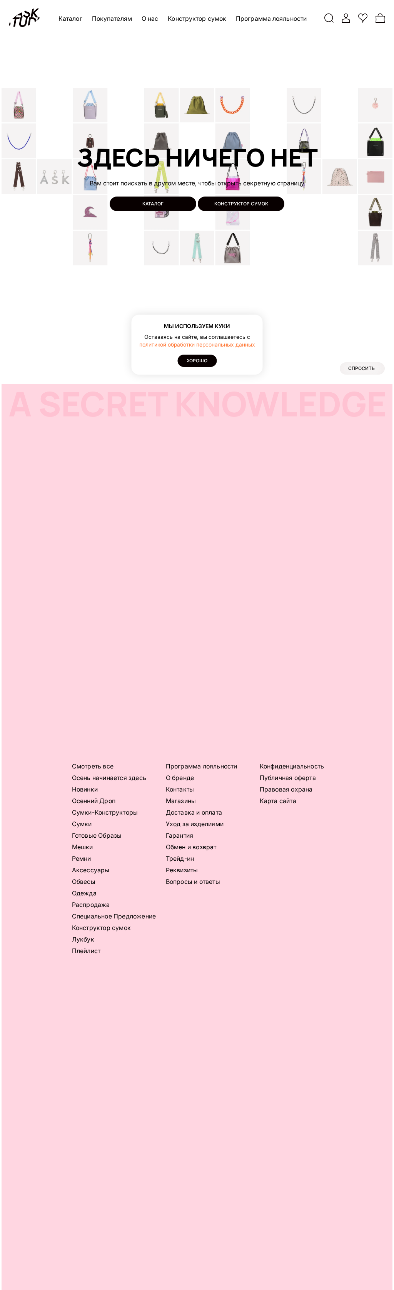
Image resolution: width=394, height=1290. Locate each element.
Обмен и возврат (191, 847)
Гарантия (180, 835)
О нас (150, 18)
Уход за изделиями (195, 824)
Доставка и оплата (194, 812)
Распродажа (91, 904)
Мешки (82, 847)
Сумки (82, 824)
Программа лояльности (271, 18)
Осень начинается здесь (109, 778)
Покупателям (112, 18)
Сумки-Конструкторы (105, 812)
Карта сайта (278, 801)
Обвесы (83, 881)
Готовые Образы (97, 835)
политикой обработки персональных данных (197, 344)
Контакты (180, 789)
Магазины (181, 801)
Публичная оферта (288, 778)
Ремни (81, 858)
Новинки (85, 789)
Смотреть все (93, 766)
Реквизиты (182, 870)
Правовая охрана (286, 789)
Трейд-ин (180, 858)
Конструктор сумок (197, 18)
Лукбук (83, 939)
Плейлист (86, 951)
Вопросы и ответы (193, 881)
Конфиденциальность (292, 766)
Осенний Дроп (93, 801)
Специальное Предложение (114, 916)
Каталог (70, 18)
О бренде (180, 778)
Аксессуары (91, 870)
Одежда (84, 893)
